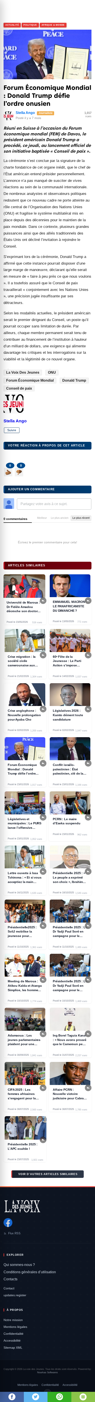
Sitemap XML (13, 1347)
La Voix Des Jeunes (22, 372)
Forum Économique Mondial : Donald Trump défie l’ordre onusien (47, 96)
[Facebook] (8, 1222)
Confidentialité (13, 1333)
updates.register (15, 1295)
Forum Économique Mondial (30, 380)
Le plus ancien (59, 517)
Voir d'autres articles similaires (48, 1174)
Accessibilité (12, 1340)
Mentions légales (15, 1327)
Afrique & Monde (53, 25)
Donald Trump (74, 380)
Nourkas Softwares (47, 1372)
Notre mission (13, 1320)
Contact (9, 1288)
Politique (30, 25)
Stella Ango (25, 113)
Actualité (12, 25)
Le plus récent (80, 517)
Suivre (11, 430)
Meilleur (42, 517)
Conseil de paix (19, 388)
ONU (52, 372)
